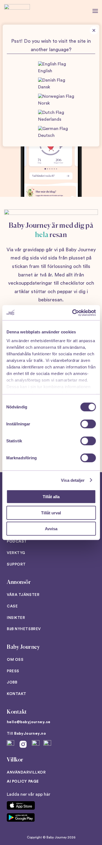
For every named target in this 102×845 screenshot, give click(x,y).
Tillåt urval (51, 512)
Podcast (17, 541)
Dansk (44, 87)
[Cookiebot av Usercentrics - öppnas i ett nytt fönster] (73, 312)
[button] (95, 11)
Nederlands (49, 119)
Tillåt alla (51, 496)
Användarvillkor (26, 772)
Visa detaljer (73, 480)
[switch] (88, 424)
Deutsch (46, 135)
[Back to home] (17, 11)
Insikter (16, 618)
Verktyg (16, 553)
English (45, 71)
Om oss (15, 660)
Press (13, 671)
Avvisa (51, 528)
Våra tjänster (23, 595)
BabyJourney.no (30, 734)
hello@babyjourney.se (28, 722)
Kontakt (16, 694)
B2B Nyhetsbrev (24, 629)
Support (16, 564)
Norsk (44, 103)
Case (12, 606)
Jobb (12, 682)
